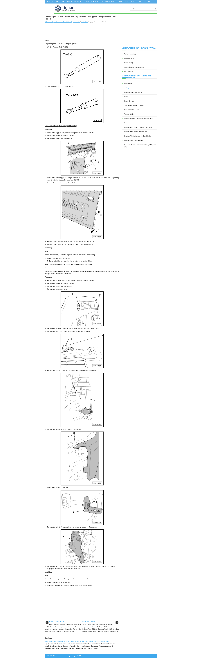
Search (49, 5)
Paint (126, 96)
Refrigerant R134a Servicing (133, 140)
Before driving (129, 58)
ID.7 (126, 1)
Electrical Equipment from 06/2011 (136, 132)
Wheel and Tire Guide (131, 110)
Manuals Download (74, 1)
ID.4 (120, 1)
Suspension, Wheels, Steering (134, 105)
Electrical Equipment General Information (138, 127)
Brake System (129, 101)
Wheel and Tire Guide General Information (138, 118)
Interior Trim (84, 22)
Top (139, 1)
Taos (132, 1)
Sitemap (147, 1)
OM (57, 1)
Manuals (50, 1)
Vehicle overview (130, 54)
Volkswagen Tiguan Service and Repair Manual (58, 22)
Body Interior (76, 22)
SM (63, 1)
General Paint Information (133, 92)
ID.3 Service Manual (92, 1)
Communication (129, 123)
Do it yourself (128, 71)
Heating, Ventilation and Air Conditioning (137, 136)
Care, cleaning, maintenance (134, 67)
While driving (128, 63)
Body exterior (128, 83)
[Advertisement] (82, 31)
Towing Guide (128, 114)
